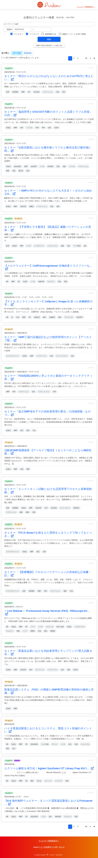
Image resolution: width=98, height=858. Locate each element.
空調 (44, 551)
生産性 (25, 281)
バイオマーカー (80, 627)
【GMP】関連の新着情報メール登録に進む (49, 45)
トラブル (29, 127)
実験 (64, 166)
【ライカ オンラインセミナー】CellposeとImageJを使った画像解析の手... (48, 303)
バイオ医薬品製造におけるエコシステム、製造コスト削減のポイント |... (48, 730)
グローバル (49, 627)
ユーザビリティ (39, 246)
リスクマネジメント (12, 356)
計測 (17, 317)
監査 (51, 206)
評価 (57, 92)
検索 (49, 39)
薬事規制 (76, 508)
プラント (54, 744)
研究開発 (50, 166)
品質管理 (34, 166)
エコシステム (85, 744)
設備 (51, 356)
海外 (21, 127)
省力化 (39, 781)
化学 (46, 508)
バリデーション (48, 92)
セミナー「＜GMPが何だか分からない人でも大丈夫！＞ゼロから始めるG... (48, 192)
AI (12, 317)
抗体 (69, 744)
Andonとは (37, 847)
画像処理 (37, 317)
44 (86, 58)
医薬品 (8, 127)
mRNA (33, 631)
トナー (33, 627)
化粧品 (8, 166)
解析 (44, 317)
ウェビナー (18, 34)
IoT (29, 92)
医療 (7, 92)
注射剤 (56, 127)
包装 (49, 127)
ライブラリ (58, 781)
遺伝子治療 (60, 627)
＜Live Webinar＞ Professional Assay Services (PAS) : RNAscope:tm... (46, 611)
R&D (28, 469)
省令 (34, 430)
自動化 (13, 781)
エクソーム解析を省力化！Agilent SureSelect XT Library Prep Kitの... (47, 768)
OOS (37, 127)
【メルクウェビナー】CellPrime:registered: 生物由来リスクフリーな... (48, 265)
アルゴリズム (69, 317)
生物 (27, 171)
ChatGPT (79, 317)
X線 (85, 246)
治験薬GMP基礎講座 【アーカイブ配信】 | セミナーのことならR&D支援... (47, 452)
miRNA (52, 631)
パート (25, 631)
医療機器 (15, 92)
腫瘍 (18, 631)
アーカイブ (34, 34)
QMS (27, 512)
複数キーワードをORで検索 (74, 34)
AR (7, 281)
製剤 (58, 206)
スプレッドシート (44, 391)
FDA (43, 127)
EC (19, 281)
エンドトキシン (65, 508)
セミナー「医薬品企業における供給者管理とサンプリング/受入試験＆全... (48, 652)
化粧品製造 (17, 166)
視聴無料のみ (50, 34)
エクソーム (48, 781)
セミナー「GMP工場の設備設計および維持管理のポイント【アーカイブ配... (48, 339)
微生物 (21, 171)
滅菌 (7, 171)
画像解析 (52, 317)
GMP (23, 92)
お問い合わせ (59, 847)
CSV (63, 92)
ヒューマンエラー (62, 356)
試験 (13, 171)
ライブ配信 (77, 246)
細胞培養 (41, 281)
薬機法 (31, 206)
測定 (58, 166)
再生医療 (36, 92)
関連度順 (28, 53)
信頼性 (69, 627)
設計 (13, 748)
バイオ (42, 166)
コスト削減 (44, 744)
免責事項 (48, 847)
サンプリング (40, 670)
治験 (21, 469)
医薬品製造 (34, 744)
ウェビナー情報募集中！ (86, 7)
